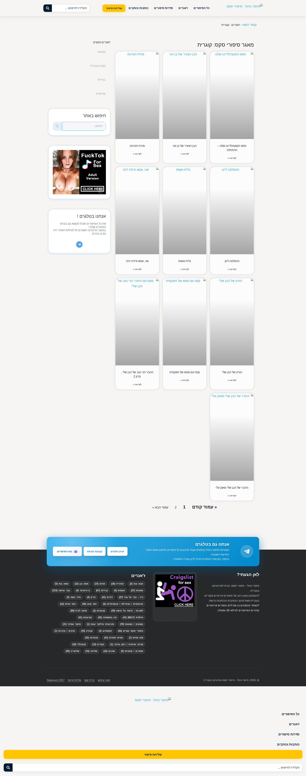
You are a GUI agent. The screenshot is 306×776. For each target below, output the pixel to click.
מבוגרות (99, 610)
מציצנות (85, 617)
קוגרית (98, 644)
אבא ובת (136, 583)
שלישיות (101, 93)
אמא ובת (61, 583)
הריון (91, 597)
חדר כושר (74, 597)
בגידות (102, 79)
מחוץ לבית (78, 610)
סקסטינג (105, 631)
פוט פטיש (136, 637)
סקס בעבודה (98, 65)
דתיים (107, 597)
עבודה (87, 631)
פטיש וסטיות (113, 637)
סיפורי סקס (228, 680)
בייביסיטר (83, 590)
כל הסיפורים (201, 8)
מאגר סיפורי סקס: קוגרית (225, 45)
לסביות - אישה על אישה (127, 610)
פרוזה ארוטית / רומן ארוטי (126, 644)
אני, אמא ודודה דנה (137, 261)
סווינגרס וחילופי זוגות (100, 624)
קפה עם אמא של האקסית (184, 372)
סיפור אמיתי (72, 624)
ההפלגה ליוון (232, 261)
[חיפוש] (57, 126)
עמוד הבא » (160, 507)
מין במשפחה (107, 617)
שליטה (91, 651)
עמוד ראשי (249, 25)
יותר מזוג (89, 604)
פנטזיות (91, 637)
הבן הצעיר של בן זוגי (185, 145)
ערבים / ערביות (65, 631)
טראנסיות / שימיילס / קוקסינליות (123, 604)
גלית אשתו (184, 261)
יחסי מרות (68, 604)
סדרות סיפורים (163, 8)
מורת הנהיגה (137, 145)
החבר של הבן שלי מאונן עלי (232, 487)
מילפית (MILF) (133, 617)
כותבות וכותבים (138, 8)
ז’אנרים (183, 8)
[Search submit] (47, 8)
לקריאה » (232, 158)
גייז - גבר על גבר (131, 597)
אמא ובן (81, 583)
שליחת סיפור (114, 8)
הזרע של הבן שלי (232, 372)
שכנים (109, 651)
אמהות (101, 51)
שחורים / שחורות (132, 651)
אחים (100, 583)
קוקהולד (79, 644)
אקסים (119, 590)
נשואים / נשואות (131, 624)
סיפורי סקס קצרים (130, 631)
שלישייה (72, 651)
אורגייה (117, 583)
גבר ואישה (61, 590)
